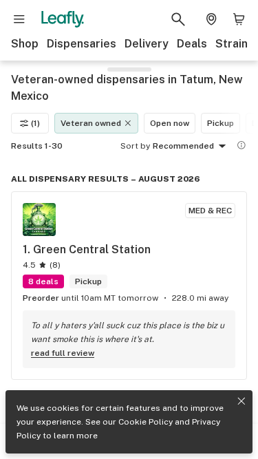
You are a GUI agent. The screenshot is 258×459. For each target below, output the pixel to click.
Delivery (147, 43)
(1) (35, 123)
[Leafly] (63, 19)
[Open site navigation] (19, 19)
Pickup (220, 123)
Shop (25, 43)
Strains (234, 43)
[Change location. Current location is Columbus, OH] (211, 19)
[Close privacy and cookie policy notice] (241, 401)
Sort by (135, 146)
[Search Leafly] (178, 19)
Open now (169, 123)
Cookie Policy (145, 422)
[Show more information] (241, 145)
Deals (192, 43)
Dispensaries (81, 43)
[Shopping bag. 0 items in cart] (238, 19)
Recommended (183, 146)
